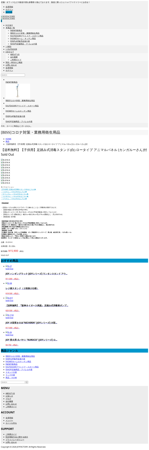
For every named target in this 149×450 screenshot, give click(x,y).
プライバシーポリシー (15, 439)
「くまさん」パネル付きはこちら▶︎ (14, 192)
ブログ (8, 398)
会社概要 (14, 57)
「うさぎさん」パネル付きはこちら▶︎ (15, 196)
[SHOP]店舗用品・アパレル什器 (23, 44)
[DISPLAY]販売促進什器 (20, 41)
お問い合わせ (11, 65)
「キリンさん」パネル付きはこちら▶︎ (15, 194)
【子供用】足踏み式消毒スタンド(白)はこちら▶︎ (18, 189)
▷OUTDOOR (11, 49)
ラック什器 (10, 375)
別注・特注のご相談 (14, 62)
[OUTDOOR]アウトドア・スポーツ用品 (26, 36)
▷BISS (8, 46)
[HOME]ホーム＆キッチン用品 (18, 361)
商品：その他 (11, 377)
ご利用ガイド (15, 59)
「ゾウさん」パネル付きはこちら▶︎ (14, 199)
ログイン (9, 9)
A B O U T (10, 52)
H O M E (9, 25)
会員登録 (9, 6)
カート (9, 12)
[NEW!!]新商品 (16, 30)
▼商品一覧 (10, 28)
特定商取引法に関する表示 (17, 437)
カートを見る (11, 423)
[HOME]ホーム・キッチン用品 (23, 38)
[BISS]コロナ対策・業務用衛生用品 (24, 33)
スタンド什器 (11, 372)
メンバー (9, 420)
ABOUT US (14, 54)
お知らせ (9, 396)
